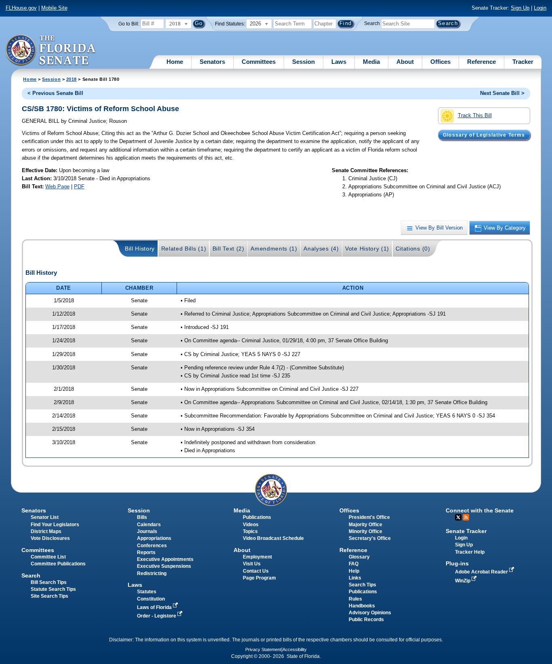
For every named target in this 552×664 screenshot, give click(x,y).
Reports (146, 552)
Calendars (149, 524)
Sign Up (520, 8)
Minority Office (365, 531)
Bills (142, 517)
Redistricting (151, 573)
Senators (212, 61)
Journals (147, 531)
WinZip (463, 580)
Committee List (48, 556)
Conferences (152, 545)
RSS (466, 517)
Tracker (522, 61)
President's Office (369, 517)
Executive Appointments (165, 559)
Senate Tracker (466, 531)
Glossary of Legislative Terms (484, 135)
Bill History (140, 248)
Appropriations (154, 538)
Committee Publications (58, 563)
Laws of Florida (155, 607)
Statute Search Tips (53, 589)
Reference (481, 61)
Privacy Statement (263, 649)
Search (372, 23)
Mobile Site (54, 8)
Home (174, 61)
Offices (440, 61)
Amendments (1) (274, 248)
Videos (251, 524)
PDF (79, 186)
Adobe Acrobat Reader (482, 571)
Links (355, 577)
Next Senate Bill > (502, 93)
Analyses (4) (321, 248)
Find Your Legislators (55, 524)
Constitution (151, 599)
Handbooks (362, 605)
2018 (71, 79)
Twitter (458, 517)
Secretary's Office (370, 538)
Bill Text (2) (228, 248)
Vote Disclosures (50, 538)
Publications (257, 517)
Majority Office (365, 524)
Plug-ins (457, 563)
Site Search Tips (49, 596)
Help (354, 571)
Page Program (259, 577)
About (405, 61)
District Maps (46, 531)
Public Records (366, 619)
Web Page (57, 186)
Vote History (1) (367, 248)
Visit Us (252, 563)
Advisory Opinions (370, 612)
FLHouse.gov (21, 8)
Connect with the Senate (480, 510)
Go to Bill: (128, 23)
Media (371, 61)
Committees (259, 61)
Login (540, 8)
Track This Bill (475, 115)
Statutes (146, 591)
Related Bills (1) (183, 248)
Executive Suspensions (164, 566)
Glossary (359, 556)
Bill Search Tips (49, 582)
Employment (257, 556)
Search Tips (362, 584)
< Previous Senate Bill (55, 93)
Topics (250, 531)
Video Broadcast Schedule (273, 538)
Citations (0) (413, 248)
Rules (355, 599)
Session (303, 61)
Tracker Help (470, 552)
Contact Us (256, 571)
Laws (338, 61)
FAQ (353, 563)
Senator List (45, 517)
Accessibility (294, 649)
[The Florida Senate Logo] (51, 50)
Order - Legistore (157, 615)
